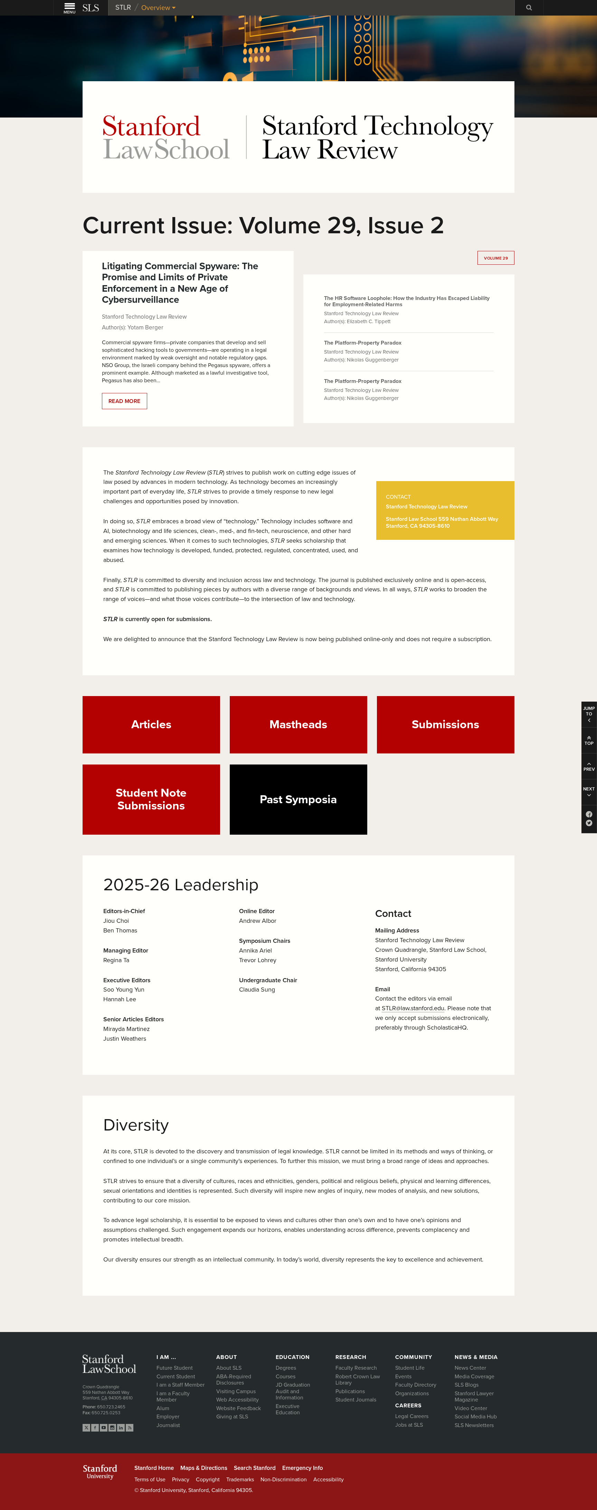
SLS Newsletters (474, 1425)
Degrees (286, 1367)
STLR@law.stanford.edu (413, 1008)
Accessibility (328, 1479)
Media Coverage (474, 1376)
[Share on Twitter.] (589, 824)
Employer (168, 1416)
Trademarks (240, 1479)
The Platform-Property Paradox (362, 342)
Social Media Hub (476, 1416)
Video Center (471, 1408)
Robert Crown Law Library (357, 1380)
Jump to (589, 711)
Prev (589, 769)
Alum (163, 1408)
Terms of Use (149, 1479)
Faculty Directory (415, 1384)
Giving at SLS (232, 1416)
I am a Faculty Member (173, 1397)
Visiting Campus (236, 1391)
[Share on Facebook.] (589, 816)
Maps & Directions (203, 1468)
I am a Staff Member (181, 1384)
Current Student (176, 1376)
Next (589, 789)
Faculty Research (356, 1367)
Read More (127, 403)
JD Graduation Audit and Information (293, 1391)
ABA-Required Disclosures (233, 1380)
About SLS (228, 1367)
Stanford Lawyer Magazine (474, 1397)
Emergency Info (302, 1468)
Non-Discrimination (283, 1479)
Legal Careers (411, 1416)
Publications (350, 1391)
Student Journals (355, 1399)
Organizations (412, 1393)
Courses (285, 1376)
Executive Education (288, 1409)
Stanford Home (154, 1468)
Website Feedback (238, 1408)
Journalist (168, 1425)
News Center (470, 1367)
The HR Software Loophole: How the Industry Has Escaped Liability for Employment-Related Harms (407, 301)
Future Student (175, 1367)
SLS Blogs (466, 1384)
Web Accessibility (237, 1399)
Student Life (410, 1367)
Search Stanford (255, 1468)
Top (589, 743)
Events (403, 1376)
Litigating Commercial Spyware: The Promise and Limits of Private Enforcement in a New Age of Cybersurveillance (180, 283)
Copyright (208, 1479)
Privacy (180, 1479)
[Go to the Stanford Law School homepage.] (91, 8)
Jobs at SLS (409, 1425)
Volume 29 (496, 258)
